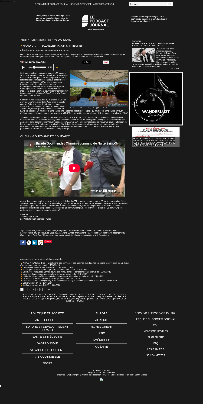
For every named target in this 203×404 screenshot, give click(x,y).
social (61, 235)
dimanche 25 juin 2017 (108, 208)
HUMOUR (80, 301)
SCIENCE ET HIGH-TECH (46, 296)
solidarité (69, 235)
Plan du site (156, 337)
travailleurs (104, 235)
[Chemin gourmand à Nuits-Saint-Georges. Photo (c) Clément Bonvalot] (99, 71)
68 (49, 290)
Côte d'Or (100, 231)
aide (33, 231)
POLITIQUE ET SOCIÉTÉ (45, 294)
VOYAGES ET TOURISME (47, 350)
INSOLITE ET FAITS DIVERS (100, 299)
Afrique (101, 320)
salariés (55, 235)
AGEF (28, 231)
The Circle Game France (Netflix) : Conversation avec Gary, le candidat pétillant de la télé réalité (63, 281)
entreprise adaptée (73, 111)
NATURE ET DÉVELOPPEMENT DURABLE (88, 294)
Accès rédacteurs (103, 4)
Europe (71, 233)
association (41, 231)
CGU (155, 325)
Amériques (101, 340)
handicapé (107, 233)
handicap (98, 233)
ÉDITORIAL (28, 294)
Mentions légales (156, 331)
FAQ (155, 343)
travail (95, 235)
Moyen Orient (102, 326)
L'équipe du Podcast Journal (155, 319)
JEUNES (83, 299)
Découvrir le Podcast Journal (52, 4)
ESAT (22, 111)
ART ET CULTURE (116, 294)
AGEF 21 (24, 214)
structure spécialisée (83, 235)
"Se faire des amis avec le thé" (35, 285)
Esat (52, 233)
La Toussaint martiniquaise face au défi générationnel (45, 278)
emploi (37, 233)
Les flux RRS (155, 349)
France (90, 233)
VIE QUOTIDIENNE (62, 40)
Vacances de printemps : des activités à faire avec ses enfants (49, 274)
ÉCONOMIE (63, 294)
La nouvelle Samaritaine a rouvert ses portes (41, 267)
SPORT (46, 299)
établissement (61, 233)
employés (45, 233)
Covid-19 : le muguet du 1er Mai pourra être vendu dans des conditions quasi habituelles (60, 272)
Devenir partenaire (81, 4)
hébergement (118, 233)
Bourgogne (62, 231)
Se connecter (155, 355)
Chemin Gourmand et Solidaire (81, 231)
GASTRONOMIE (87, 296)
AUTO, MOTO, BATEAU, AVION (64, 299)
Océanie (101, 346)
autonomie (51, 231)
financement (80, 233)
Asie (101, 333)
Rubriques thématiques (41, 40)
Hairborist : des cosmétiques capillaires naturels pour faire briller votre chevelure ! (57, 276)
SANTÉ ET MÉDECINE (69, 296)
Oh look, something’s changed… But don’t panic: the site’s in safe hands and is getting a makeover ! (149, 19)
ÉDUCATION (28, 296)
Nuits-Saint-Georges (42, 235)
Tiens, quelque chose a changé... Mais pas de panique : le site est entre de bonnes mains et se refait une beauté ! (53, 18)
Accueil (24, 40)
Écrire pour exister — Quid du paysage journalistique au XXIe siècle (153, 44)
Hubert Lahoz (26, 235)
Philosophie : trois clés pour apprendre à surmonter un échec (48, 270)
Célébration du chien (31, 283)
